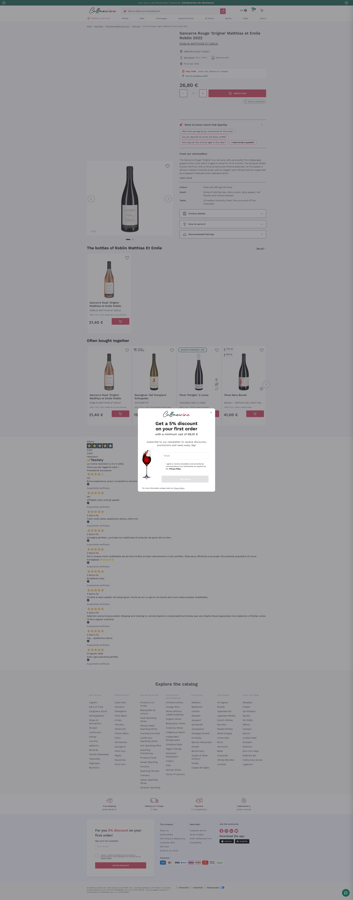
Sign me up (185, 479)
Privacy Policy (179, 488)
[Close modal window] (211, 412)
